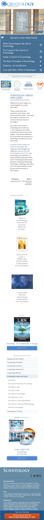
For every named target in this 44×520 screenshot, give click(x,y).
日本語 (17, 485)
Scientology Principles (14, 362)
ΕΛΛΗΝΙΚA (21, 488)
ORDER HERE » (22, 348)
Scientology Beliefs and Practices (21, 493)
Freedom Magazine (8, 508)
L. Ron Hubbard (7, 493)
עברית (12, 485)
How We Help (6, 90)
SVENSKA (23, 486)
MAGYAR (12, 486)
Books (20, 495)
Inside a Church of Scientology (17, 57)
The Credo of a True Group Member (19, 400)
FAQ (16, 495)
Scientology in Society (14, 411)
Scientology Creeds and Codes (17, 376)
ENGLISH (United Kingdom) (26, 483)
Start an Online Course (25, 505)
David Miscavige (33, 503)
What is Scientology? (9, 503)
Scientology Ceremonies (15, 369)
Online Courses (27, 495)
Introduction (11, 380)
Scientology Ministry (14, 373)
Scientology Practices (14, 366)
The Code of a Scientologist (16, 394)
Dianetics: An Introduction (14, 65)
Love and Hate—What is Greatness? (19, 69)
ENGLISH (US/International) (10, 483)
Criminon (34, 508)
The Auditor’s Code (14, 387)
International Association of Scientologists (24, 506)
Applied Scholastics (28, 89)
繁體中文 (29, 485)
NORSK (18, 486)
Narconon (5, 509)
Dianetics (15, 502)
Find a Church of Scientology (16, 496)
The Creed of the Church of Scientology (15, 51)
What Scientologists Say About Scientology (17, 45)
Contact (6, 496)
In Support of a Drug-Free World (29, 509)
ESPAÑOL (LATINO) (33, 486)
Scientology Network (23, 502)
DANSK (36, 483)
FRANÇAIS (6, 485)
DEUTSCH (7, 486)
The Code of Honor (14, 390)
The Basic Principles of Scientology (19, 61)
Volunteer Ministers (9, 495)
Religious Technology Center (10, 505)
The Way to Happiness (17, 89)
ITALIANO (28, 488)
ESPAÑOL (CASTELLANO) (10, 488)
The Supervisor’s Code (15, 397)
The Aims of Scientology (15, 407)
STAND (16, 508)
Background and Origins (15, 359)
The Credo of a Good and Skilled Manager (21, 404)
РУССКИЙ (23, 485)
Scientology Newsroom (22, 503)
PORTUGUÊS (35, 488)
